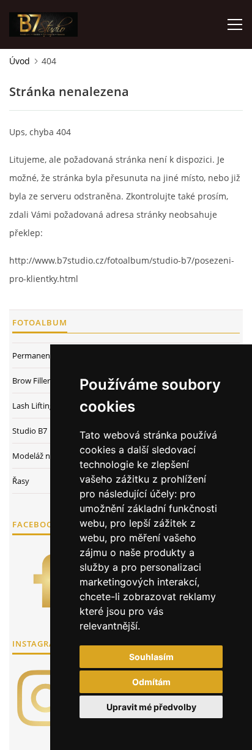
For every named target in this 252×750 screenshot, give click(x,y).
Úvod (19, 61)
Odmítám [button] (151, 682)
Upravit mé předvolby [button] (151, 707)
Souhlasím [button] (151, 657)
